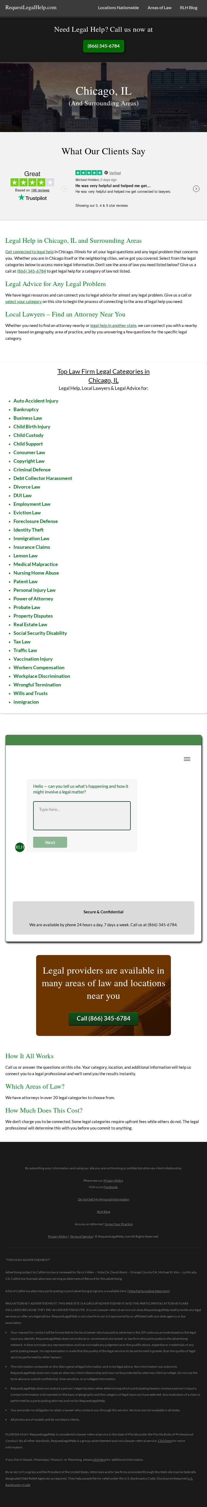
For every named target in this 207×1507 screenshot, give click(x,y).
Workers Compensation (38, 667)
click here (99, 1460)
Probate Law (26, 607)
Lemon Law (25, 555)
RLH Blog (188, 7)
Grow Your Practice (119, 1224)
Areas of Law (159, 7)
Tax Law (21, 641)
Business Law (27, 418)
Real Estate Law (30, 624)
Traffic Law (25, 650)
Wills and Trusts (30, 693)
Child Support (28, 444)
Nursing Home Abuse (36, 573)
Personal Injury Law (34, 590)
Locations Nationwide (118, 7)
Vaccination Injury (33, 659)
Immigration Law (31, 538)
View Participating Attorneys (149, 1291)
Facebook (111, 1187)
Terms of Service (81, 1236)
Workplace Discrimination (41, 676)
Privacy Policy (113, 1180)
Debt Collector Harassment (42, 478)
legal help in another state (113, 325)
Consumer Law (29, 452)
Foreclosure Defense (35, 521)
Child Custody (28, 435)
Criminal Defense (32, 469)
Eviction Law (27, 512)
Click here (165, 1441)
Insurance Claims (31, 547)
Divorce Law (26, 487)
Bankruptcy (26, 409)
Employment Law (31, 504)
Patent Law (25, 581)
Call (103, 1018)
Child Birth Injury (31, 426)
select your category (23, 301)
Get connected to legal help (29, 251)
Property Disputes (33, 616)
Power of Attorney (33, 598)
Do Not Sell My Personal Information (103, 1199)
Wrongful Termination (37, 684)
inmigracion (26, 702)
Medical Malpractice (35, 564)
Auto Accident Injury (35, 401)
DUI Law (22, 495)
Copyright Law (28, 461)
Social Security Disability (40, 633)
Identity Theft (28, 530)
